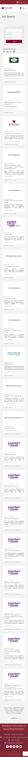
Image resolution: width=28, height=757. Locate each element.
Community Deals (13, 709)
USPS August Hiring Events (11, 266)
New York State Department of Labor (12, 141)
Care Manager (8, 234)
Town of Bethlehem (8, 176)
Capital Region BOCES (9, 109)
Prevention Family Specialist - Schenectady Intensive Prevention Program (13, 616)
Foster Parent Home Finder (11, 486)
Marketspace (16, 710)
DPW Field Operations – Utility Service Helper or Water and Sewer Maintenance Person (13, 167)
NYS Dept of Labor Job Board (12, 133)
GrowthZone (18, 754)
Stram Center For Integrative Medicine (12, 371)
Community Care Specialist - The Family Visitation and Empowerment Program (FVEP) (13, 687)
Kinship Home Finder (10, 454)
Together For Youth (8, 242)
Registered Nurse (9, 364)
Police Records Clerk (10, 298)
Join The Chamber (17, 713)
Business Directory (8, 707)
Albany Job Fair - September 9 (12, 396)
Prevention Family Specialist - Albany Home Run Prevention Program (12, 651)
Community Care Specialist (11, 518)
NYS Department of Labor (10, 274)
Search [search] (15, 41)
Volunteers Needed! (9, 428)
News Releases (16, 707)
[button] (4, 51)
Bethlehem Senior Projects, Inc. (11, 430)
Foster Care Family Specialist (12, 550)
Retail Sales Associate (10, 70)
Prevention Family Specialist (12, 582)
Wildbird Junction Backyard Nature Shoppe (13, 78)
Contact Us (12, 712)
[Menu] (21, 2)
